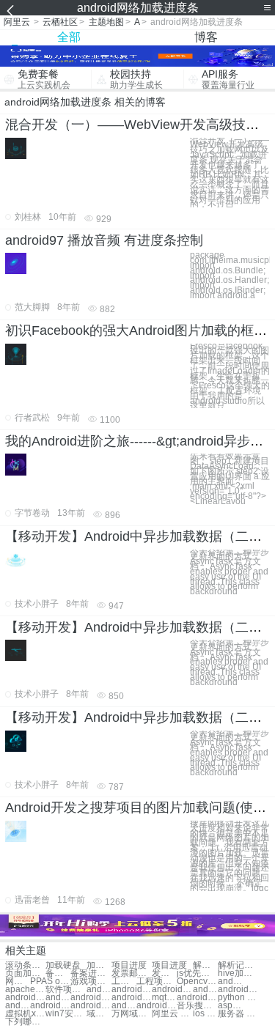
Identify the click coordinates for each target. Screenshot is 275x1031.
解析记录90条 (205, 965)
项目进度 (129, 965)
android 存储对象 (57, 998)
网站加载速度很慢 (17, 982)
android (230, 982)
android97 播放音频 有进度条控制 (104, 240)
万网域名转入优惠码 (131, 1014)
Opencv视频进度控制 (197, 982)
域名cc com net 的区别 (99, 1014)
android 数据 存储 (131, 998)
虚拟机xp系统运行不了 (25, 1014)
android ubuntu (238, 990)
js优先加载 (197, 973)
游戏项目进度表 (90, 982)
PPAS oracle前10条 (50, 982)
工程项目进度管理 (123, 982)
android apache (25, 998)
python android (238, 998)
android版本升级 (50, 1006)
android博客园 (17, 1006)
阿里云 (17, 22)
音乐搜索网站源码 (197, 1006)
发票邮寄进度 (131, 973)
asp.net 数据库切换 (230, 1006)
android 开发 (99, 990)
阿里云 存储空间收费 (172, 1014)
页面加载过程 (25, 973)
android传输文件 (90, 1006)
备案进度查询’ (90, 973)
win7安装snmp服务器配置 (65, 1014)
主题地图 (106, 22)
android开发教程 (205, 990)
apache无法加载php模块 (25, 990)
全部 (69, 37)
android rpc (197, 998)
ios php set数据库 (205, 1014)
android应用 (131, 990)
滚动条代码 (25, 965)
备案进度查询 (57, 973)
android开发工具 (156, 1006)
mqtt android (164, 998)
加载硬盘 (63, 965)
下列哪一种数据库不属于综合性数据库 (25, 1022)
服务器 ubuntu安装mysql (238, 1014)
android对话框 (123, 1006)
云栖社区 (60, 22)
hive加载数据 (238, 973)
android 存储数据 (90, 998)
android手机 (172, 990)
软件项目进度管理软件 (65, 990)
